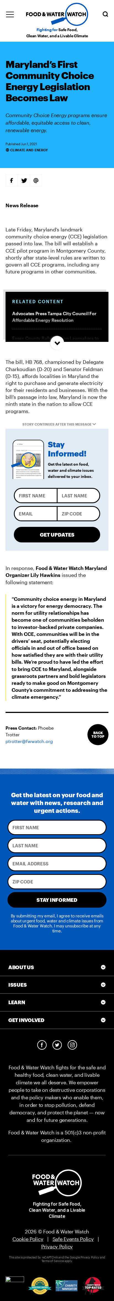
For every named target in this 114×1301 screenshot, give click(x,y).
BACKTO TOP (98, 734)
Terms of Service (53, 1261)
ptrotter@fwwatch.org (29, 741)
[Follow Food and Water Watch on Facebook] (42, 1045)
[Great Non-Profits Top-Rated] (39, 1286)
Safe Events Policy (73, 1239)
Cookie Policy (27, 1239)
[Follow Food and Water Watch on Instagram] (72, 1045)
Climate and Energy (29, 150)
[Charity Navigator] (67, 1286)
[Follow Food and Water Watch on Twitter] (57, 1045)
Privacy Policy (57, 1246)
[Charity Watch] (93, 1286)
